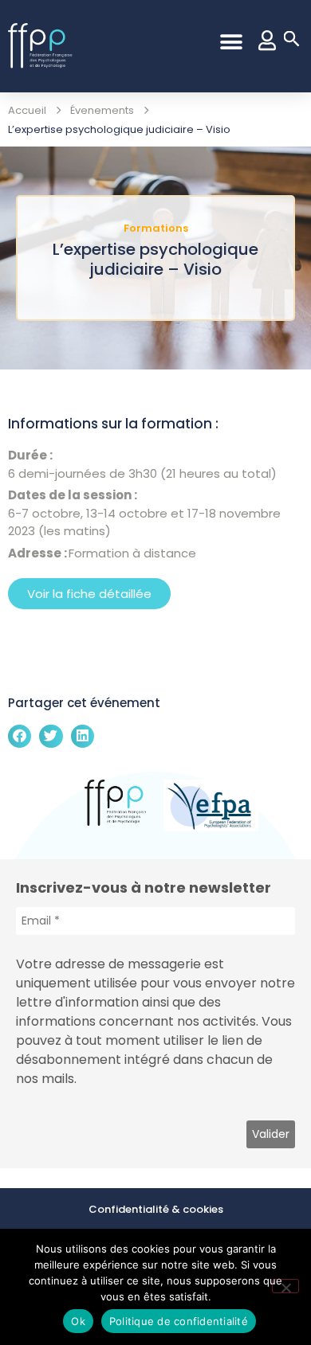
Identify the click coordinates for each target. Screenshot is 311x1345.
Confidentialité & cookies (156, 1209)
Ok (78, 1321)
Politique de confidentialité (178, 1321)
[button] (231, 42)
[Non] (285, 1286)
